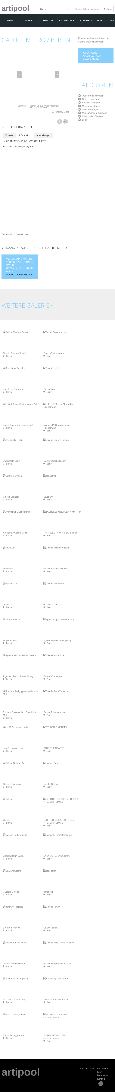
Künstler (48, 20)
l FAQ (99, 1072)
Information (24, 135)
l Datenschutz (103, 1075)
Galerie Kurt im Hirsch (14, 963)
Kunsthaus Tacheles (13, 389)
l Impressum (102, 1068)
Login (107, 9)
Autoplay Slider (62, 112)
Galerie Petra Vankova (54, 712)
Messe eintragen (89, 109)
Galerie (6, 820)
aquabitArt (48, 497)
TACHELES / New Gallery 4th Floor (60, 532)
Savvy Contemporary (53, 353)
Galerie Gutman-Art (12, 784)
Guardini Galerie (11, 891)
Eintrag (29, 20)
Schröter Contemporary (14, 999)
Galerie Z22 (8, 604)
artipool (15, 8)
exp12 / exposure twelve (15, 748)
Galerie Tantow (50, 927)
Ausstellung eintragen (88, 9)
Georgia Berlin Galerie (14, 856)
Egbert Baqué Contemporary (57, 640)
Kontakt (9, 135)
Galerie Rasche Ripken (54, 461)
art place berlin (10, 640)
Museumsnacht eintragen (94, 113)
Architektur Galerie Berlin (15, 532)
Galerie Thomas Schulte (15, 353)
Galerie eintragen (90, 99)
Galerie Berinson (11, 497)
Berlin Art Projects (12, 927)
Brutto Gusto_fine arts (13, 1035)
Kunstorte (86, 20)
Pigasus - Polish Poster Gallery (18, 676)
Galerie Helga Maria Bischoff (57, 963)
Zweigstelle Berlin (11, 461)
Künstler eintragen (90, 102)
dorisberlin (48, 891)
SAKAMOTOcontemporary (56, 856)
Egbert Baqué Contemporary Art (18, 425)
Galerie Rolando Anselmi (55, 568)
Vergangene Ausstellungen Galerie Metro (92, 55)
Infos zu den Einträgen (92, 116)
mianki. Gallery (50, 784)
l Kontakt (100, 1078)
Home (9, 20)
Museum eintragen (90, 106)
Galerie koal (49, 389)
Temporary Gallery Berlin (55, 999)
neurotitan (8, 568)
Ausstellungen (67, 20)
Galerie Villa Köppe (52, 676)
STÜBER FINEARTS (53, 748)
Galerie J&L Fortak (52, 604)
